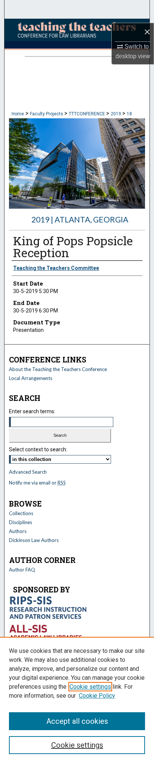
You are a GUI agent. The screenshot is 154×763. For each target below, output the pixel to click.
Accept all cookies (77, 721)
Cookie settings (90, 686)
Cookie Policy (97, 695)
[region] (77, 700)
